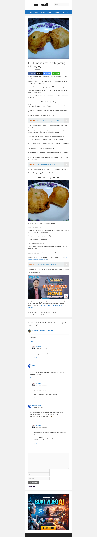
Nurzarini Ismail (36, 405)
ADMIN (36, 12)
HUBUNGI (49, 12)
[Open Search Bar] (68, 12)
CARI (63, 12)
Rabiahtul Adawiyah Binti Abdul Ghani (43, 330)
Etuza (33, 365)
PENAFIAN (57, 12)
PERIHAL (43, 12)
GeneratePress (55, 535)
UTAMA (30, 12)
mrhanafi (41, 4)
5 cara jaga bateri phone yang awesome (38, 314)
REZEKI (31, 311)
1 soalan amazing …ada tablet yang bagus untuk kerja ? (42, 312)
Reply (31, 341)
